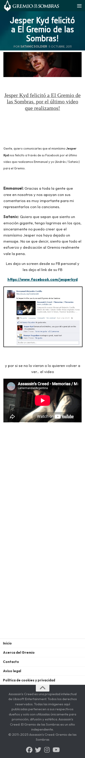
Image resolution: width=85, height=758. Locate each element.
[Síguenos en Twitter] (38, 750)
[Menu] (79, 5)
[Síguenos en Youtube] (56, 750)
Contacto (11, 662)
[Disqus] (42, 579)
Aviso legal (12, 671)
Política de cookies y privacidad (29, 680)
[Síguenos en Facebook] (29, 750)
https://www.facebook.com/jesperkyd (42, 279)
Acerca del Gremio (19, 652)
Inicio (7, 643)
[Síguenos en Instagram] (47, 750)
